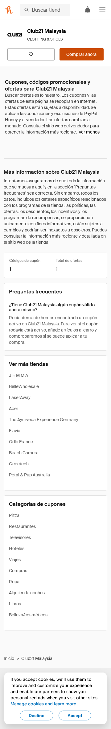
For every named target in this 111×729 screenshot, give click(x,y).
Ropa (14, 581)
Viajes (15, 559)
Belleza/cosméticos (28, 615)
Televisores (20, 537)
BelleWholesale (24, 386)
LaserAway (20, 397)
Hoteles (16, 548)
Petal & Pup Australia (29, 475)
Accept (75, 715)
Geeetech (19, 464)
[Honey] (9, 10)
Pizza (14, 515)
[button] (102, 10)
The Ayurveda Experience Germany (43, 419)
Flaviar (15, 430)
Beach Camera (24, 453)
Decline (36, 715)
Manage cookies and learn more (43, 703)
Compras (18, 570)
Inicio (9, 658)
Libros (15, 604)
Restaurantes (22, 526)
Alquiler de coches (27, 592)
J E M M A (18, 375)
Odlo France (21, 441)
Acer (13, 408)
